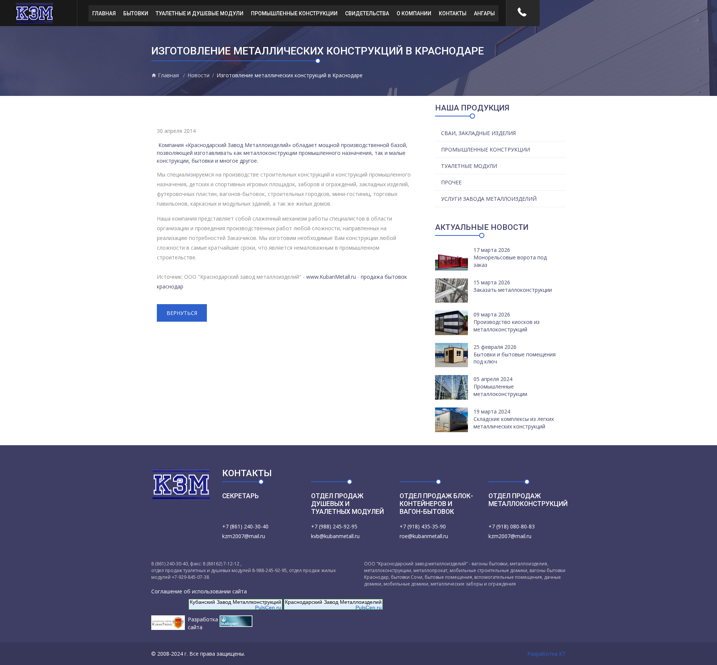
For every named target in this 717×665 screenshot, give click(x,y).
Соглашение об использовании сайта (199, 591)
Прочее (451, 182)
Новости (198, 75)
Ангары (484, 13)
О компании (414, 13)
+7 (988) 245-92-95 (334, 526)
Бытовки (135, 13)
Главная (104, 13)
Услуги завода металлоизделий (489, 198)
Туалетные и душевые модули (199, 13)
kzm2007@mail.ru (243, 536)
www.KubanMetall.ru (331, 276)
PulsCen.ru (268, 608)
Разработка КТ (546, 653)
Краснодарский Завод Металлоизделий (333, 602)
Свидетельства (367, 13)
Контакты (452, 13)
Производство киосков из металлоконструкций (507, 325)
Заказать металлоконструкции (513, 289)
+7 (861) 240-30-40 (245, 526)
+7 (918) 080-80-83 (511, 526)
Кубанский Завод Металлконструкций (235, 602)
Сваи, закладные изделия (478, 133)
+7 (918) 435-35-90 (423, 526)
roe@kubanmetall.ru (424, 536)
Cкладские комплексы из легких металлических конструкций (514, 422)
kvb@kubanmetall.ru (335, 536)
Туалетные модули (469, 165)
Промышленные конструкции (294, 13)
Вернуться (182, 312)
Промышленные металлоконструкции (500, 390)
